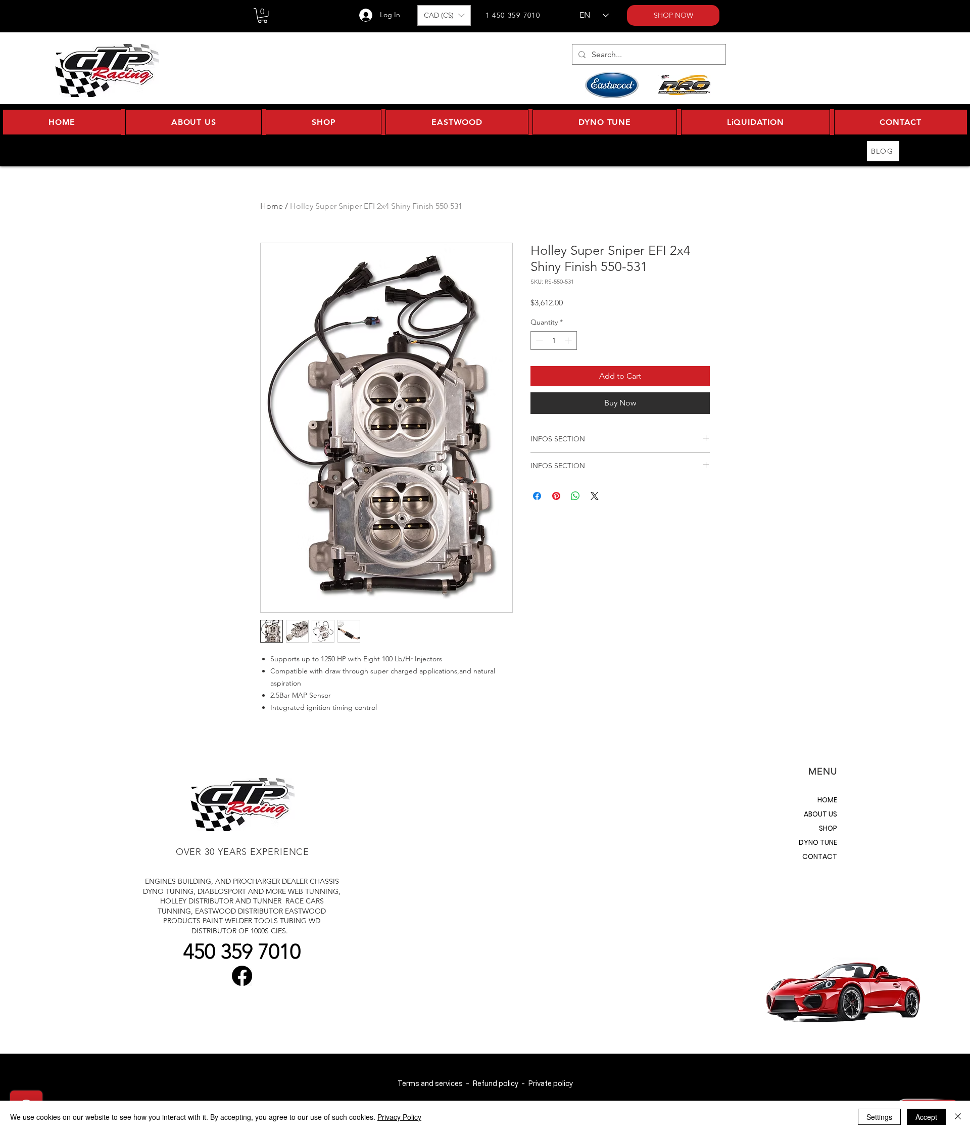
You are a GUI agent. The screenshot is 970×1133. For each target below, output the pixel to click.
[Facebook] (242, 976)
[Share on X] (595, 496)
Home (271, 206)
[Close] (958, 1117)
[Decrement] (538, 340)
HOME (827, 800)
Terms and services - (435, 1083)
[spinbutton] (554, 340)
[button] (262, 15)
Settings (879, 1117)
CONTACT (819, 856)
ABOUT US (820, 814)
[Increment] (569, 340)
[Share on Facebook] (537, 496)
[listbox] (444, 15)
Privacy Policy (399, 1117)
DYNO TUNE (818, 842)
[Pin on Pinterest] (556, 496)
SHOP (828, 828)
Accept (926, 1117)
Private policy (550, 1083)
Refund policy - (500, 1083)
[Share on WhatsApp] (575, 496)
